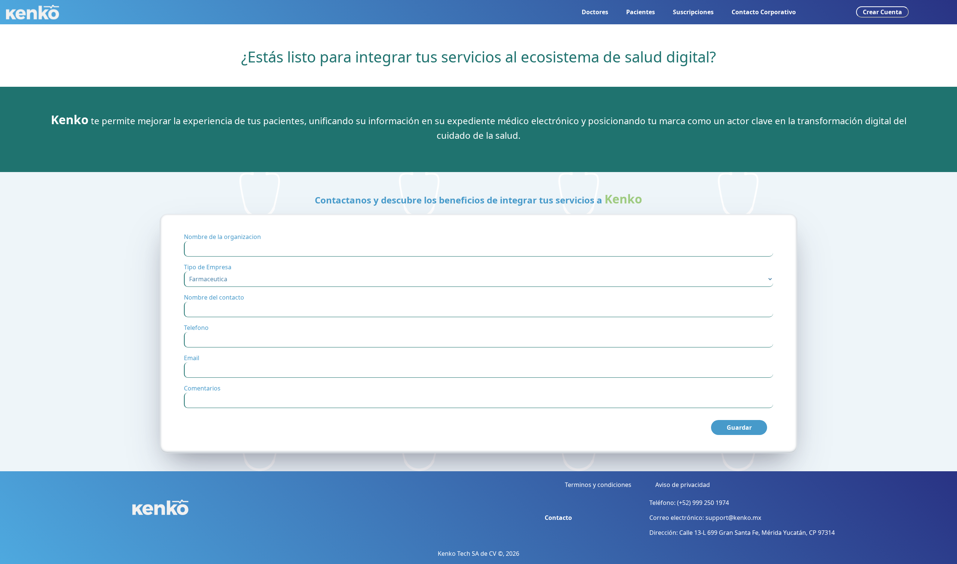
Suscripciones (693, 12)
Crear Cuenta (882, 12)
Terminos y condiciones (598, 485)
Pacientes (640, 12)
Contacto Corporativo (764, 12)
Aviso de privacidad (682, 485)
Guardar (739, 427)
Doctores (595, 12)
